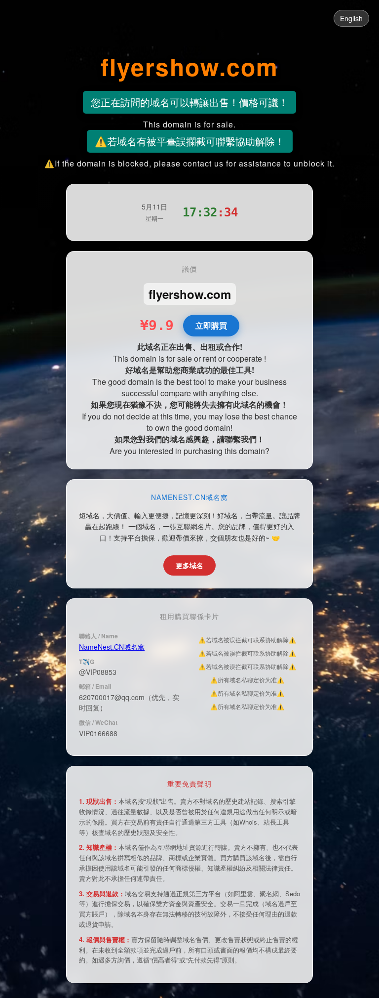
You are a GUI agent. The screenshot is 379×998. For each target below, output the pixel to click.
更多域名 (189, 565)
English (351, 18)
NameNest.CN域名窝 (112, 647)
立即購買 (211, 325)
